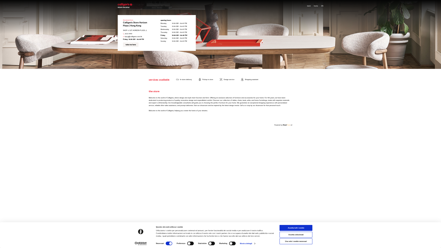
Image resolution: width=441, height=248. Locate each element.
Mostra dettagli (246, 243)
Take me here (131, 45)
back (309, 6)
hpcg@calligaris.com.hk (133, 36)
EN (322, 6)
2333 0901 (128, 34)
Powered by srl (283, 125)
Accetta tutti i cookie (296, 228)
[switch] (190, 243)
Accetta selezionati (296, 235)
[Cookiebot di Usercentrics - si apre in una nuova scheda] (141, 243)
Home (316, 6)
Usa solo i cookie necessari (296, 241)
